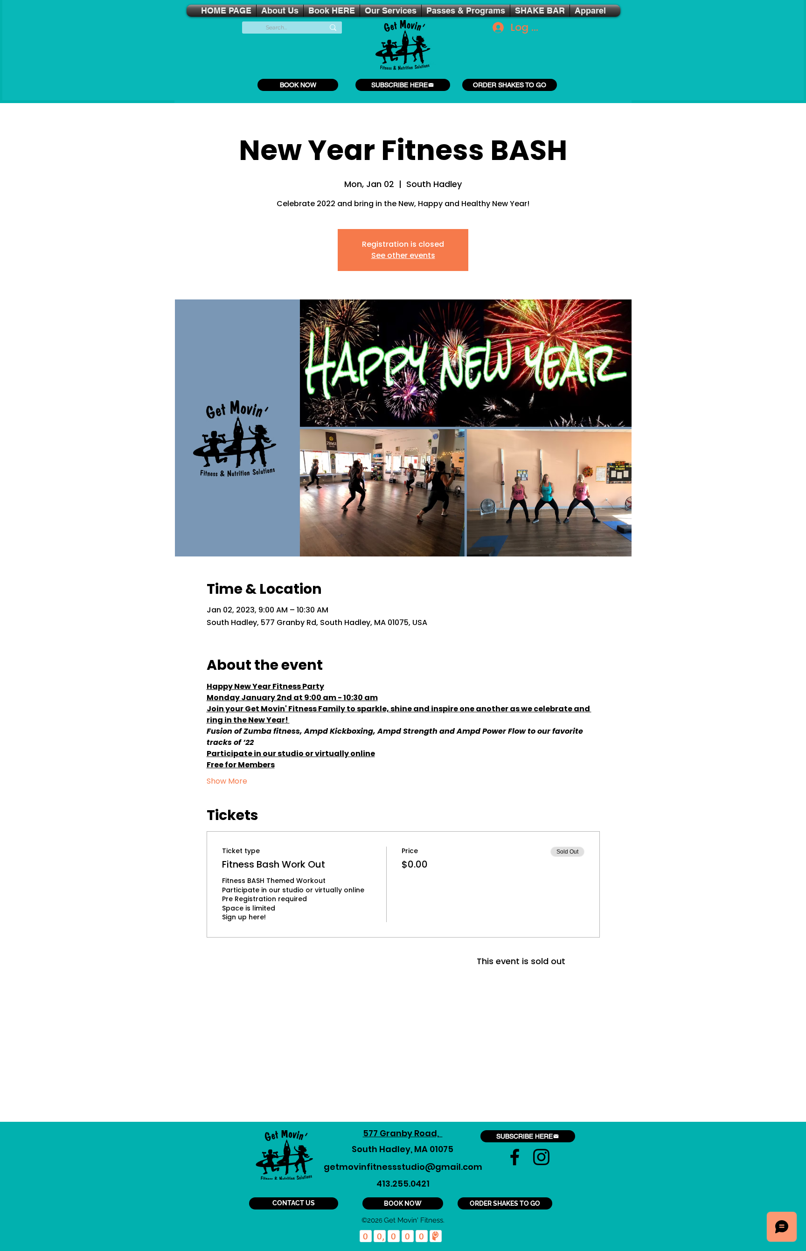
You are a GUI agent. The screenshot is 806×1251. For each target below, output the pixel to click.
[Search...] (333, 27)
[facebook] (515, 1157)
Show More (227, 781)
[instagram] (541, 1157)
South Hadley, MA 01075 (402, 1149)
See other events (403, 255)
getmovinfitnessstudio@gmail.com (403, 1167)
